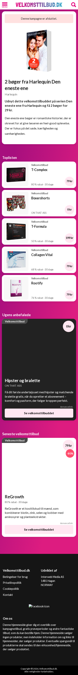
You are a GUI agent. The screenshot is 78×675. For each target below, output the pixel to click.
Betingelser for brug (15, 576)
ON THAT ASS (13, 385)
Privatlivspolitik (12, 582)
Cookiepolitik (11, 588)
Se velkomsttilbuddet (39, 413)
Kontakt (8, 594)
